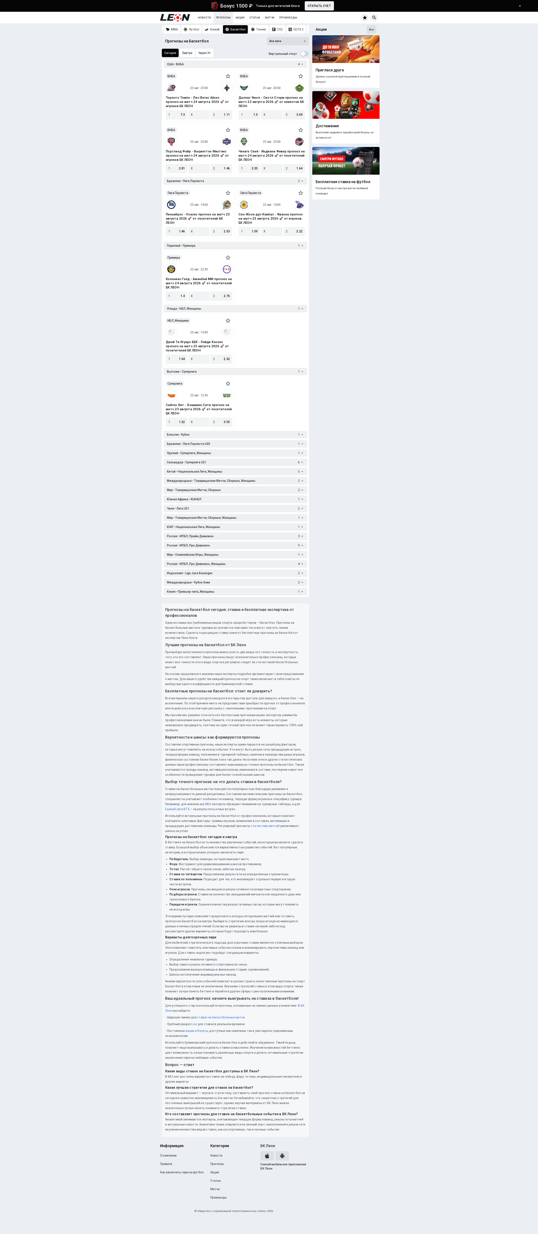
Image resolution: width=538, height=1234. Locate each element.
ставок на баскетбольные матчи (220, 1017)
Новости (204, 17)
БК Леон (267, 1146)
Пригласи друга (330, 70)
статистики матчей (265, 826)
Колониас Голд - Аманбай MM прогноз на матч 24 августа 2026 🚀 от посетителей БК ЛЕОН (199, 283)
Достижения (327, 126)
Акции (240, 17)
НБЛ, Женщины (178, 320)
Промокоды (288, 17)
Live (194, 1024)
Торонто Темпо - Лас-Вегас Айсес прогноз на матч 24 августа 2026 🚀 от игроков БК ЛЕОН (197, 102)
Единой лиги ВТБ (177, 809)
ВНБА (171, 76)
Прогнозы (223, 17)
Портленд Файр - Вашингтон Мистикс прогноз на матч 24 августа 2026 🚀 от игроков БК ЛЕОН (197, 155)
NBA (208, 804)
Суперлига (174, 383)
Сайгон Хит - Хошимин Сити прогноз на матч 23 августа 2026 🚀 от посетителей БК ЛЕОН (199, 409)
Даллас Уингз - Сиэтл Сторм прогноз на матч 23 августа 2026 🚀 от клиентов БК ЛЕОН (271, 102)
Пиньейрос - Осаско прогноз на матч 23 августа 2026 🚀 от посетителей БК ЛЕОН (198, 218)
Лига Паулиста (177, 193)
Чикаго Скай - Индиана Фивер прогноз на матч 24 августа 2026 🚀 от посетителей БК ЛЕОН (272, 155)
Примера (173, 257)
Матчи (269, 17)
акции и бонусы (196, 1030)
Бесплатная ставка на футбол (343, 182)
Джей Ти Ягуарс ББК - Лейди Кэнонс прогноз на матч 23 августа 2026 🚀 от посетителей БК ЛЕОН (197, 346)
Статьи (254, 17)
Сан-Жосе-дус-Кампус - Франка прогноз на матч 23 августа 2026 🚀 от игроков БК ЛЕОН (271, 218)
